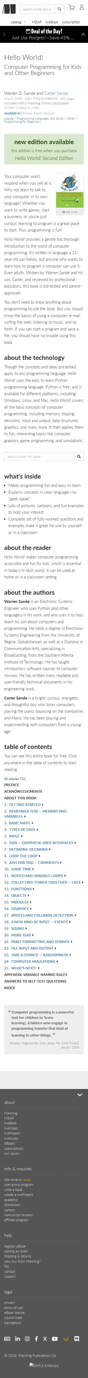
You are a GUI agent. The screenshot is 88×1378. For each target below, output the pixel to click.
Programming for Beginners (22, 121)
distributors (12, 1204)
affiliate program (16, 1219)
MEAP (37, 21)
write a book (13, 1189)
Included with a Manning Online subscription (36, 103)
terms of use (13, 1307)
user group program (19, 1184)
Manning (10, 1112)
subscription (71, 21)
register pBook (15, 1246)
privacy (9, 1302)
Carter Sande (56, 93)
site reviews (17, 1179)
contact (9, 1271)
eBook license (14, 1312)
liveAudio (11, 1138)
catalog (16, 21)
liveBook (52, 21)
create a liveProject (18, 1194)
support (9, 1276)
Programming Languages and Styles (40, 118)
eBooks (9, 1143)
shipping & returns (17, 1255)
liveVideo (11, 1128)
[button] (4, 34)
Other (71, 118)
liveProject (12, 1132)
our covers (12, 1153)
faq (6, 1266)
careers (9, 1209)
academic (11, 1199)
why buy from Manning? (22, 1261)
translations (12, 1322)
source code (13, 1317)
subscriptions (13, 1148)
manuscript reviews (18, 1214)
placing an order (16, 1250)
